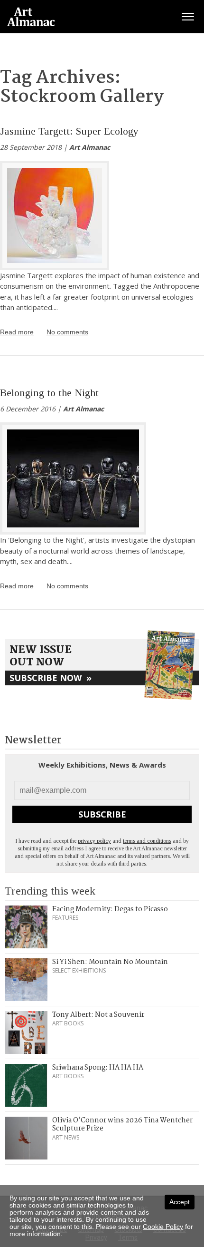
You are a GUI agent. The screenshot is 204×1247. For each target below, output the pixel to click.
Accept (179, 1202)
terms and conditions (147, 841)
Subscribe (102, 814)
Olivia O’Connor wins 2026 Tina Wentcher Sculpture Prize (122, 1125)
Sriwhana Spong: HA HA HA (97, 1067)
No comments (67, 332)
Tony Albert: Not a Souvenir (98, 1015)
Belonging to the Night (49, 393)
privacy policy (94, 841)
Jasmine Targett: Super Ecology (69, 131)
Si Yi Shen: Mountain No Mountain (110, 962)
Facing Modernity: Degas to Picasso (110, 909)
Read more (17, 332)
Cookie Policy (163, 1226)
